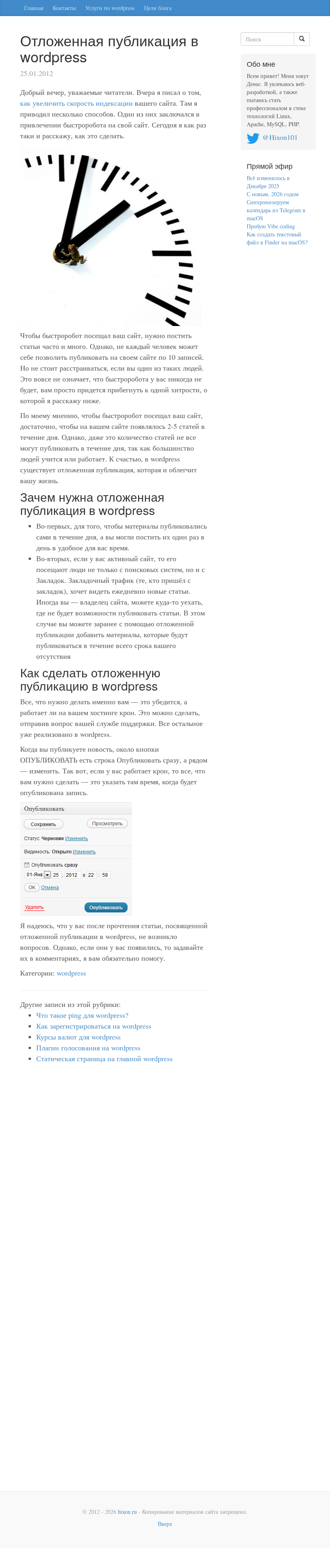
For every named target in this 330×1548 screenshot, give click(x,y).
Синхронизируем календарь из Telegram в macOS (276, 210)
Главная (33, 8)
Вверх (165, 1523)
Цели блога (157, 8)
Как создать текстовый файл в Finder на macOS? (277, 238)
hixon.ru (127, 1511)
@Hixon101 (280, 137)
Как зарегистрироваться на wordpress (93, 1026)
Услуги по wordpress (109, 8)
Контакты (64, 8)
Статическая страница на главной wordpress (104, 1058)
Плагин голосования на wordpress (88, 1047)
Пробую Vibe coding (271, 226)
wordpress (71, 973)
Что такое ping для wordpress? (82, 1015)
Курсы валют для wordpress (78, 1037)
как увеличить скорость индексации (76, 103)
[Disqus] (114, 1179)
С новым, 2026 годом (273, 194)
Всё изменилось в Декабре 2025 (268, 182)
